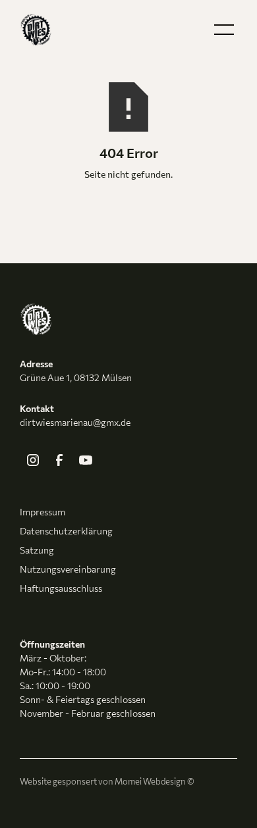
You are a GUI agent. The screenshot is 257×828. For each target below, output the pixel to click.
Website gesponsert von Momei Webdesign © (107, 781)
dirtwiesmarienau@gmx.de (75, 422)
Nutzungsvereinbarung (68, 569)
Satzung (37, 550)
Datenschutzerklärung (66, 530)
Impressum (42, 511)
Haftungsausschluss (61, 588)
